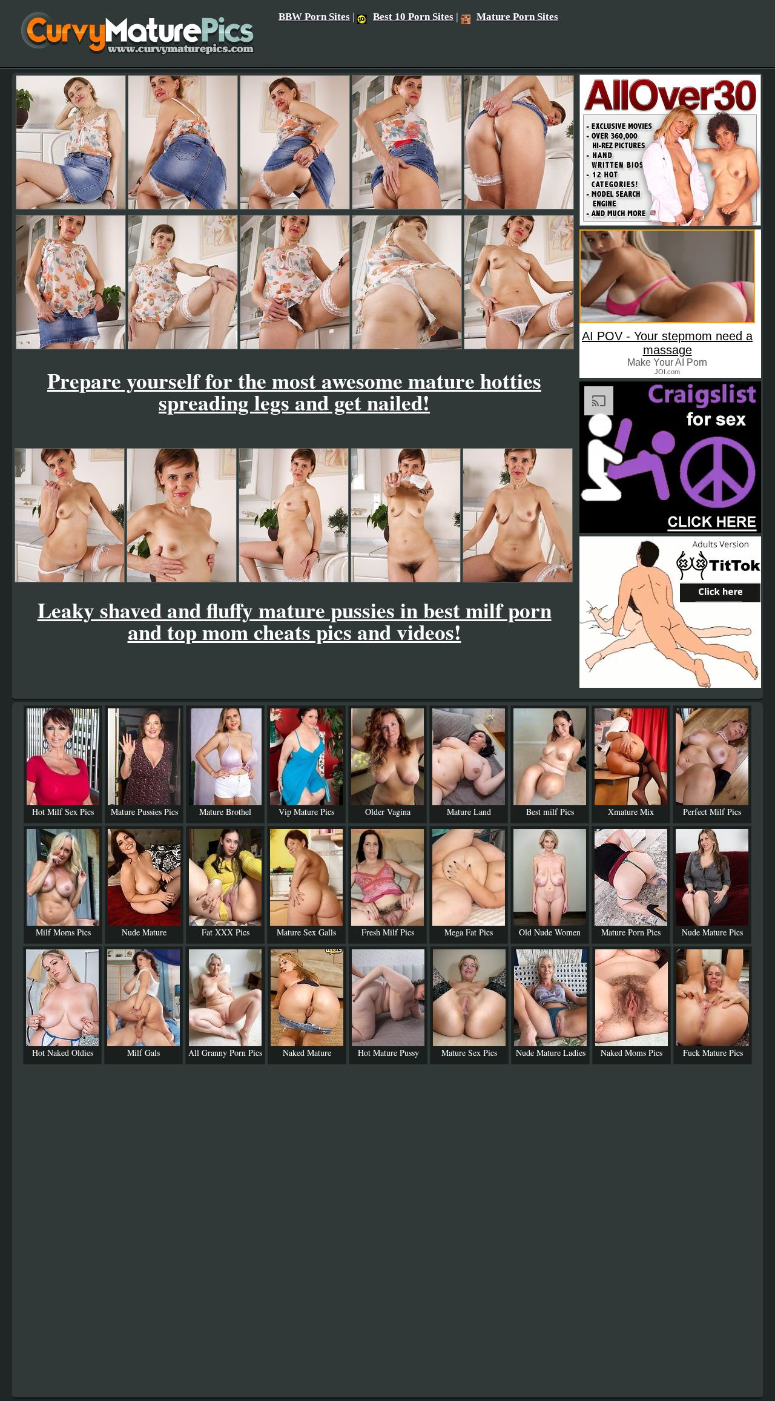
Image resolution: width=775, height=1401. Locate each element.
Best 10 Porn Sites (413, 16)
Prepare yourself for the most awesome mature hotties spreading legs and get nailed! (294, 391)
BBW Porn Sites (314, 16)
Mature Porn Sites (517, 16)
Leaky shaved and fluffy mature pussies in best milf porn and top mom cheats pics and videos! (295, 621)
